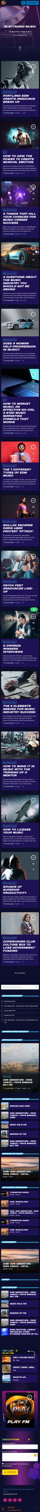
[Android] (15, 1500)
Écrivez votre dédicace (19, 1454)
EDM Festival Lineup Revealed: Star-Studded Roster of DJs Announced (24, 1333)
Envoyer (10, 1472)
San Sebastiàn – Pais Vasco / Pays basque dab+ (21, 1006)
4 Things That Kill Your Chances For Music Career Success (19, 218)
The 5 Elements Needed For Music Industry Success (19, 709)
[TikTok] (5, 1500)
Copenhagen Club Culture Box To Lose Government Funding (19, 946)
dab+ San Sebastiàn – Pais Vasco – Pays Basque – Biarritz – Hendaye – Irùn (17, 1175)
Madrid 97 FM (9, 1015)
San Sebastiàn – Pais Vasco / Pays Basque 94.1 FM (21, 1021)
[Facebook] (10, 1500)
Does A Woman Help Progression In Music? (19, 346)
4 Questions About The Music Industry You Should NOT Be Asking (19, 283)
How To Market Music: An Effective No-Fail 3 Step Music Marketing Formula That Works (19, 413)
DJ (5, 152)
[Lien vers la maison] (3, 2)
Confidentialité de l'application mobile (18, 1490)
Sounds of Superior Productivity (14, 890)
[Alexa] (20, 1500)
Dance (6, 1168)
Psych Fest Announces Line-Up (18, 588)
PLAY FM (7, 1076)
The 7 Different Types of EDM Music (17, 472)
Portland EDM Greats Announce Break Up (19, 99)
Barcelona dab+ (10, 1001)
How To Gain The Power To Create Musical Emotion (18, 159)
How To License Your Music (17, 831)
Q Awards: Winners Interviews (13, 648)
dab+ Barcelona (19, 1202)
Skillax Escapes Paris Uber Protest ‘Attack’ (18, 528)
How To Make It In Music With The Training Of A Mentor (18, 771)
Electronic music (10, 92)
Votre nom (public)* (9, 1443)
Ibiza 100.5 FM (9, 1010)
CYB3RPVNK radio (19, 1193)
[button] (34, 609)
